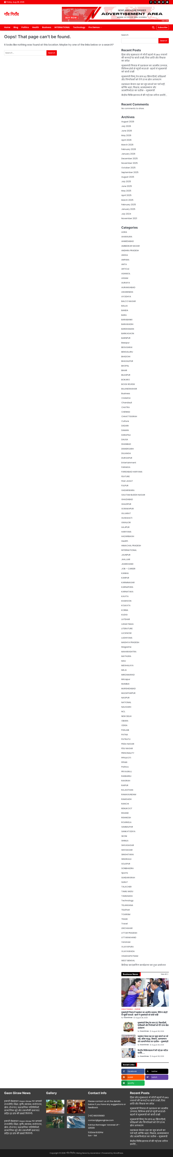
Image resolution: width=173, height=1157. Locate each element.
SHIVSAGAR (127, 849)
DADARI (125, 425)
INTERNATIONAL (62, 27)
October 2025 (128, 167)
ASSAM (124, 278)
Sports (124, 872)
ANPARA (125, 259)
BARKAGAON (127, 333)
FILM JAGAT (127, 481)
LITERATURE (127, 628)
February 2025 (128, 204)
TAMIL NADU (127, 891)
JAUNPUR (125, 554)
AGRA (124, 232)
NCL (123, 711)
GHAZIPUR (126, 504)
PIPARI (124, 762)
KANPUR (125, 577)
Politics (25, 27)
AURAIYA (125, 282)
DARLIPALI (126, 434)
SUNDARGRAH (128, 877)
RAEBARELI (126, 776)
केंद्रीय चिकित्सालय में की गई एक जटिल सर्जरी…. (144, 95)
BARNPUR (125, 338)
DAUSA (124, 439)
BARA (124, 315)
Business (46, 27)
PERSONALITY (127, 753)
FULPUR (124, 485)
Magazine (126, 646)
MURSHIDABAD (128, 688)
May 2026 (126, 135)
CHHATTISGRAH (129, 416)
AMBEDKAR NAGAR (130, 245)
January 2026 (128, 153)
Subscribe (162, 27)
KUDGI (124, 614)
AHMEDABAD (127, 241)
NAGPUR (125, 697)
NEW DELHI (126, 716)
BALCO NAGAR (128, 301)
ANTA (124, 264)
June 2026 (126, 130)
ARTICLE (125, 268)
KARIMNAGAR (128, 582)
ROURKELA (126, 822)
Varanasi (125, 942)
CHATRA (125, 407)
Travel (124, 923)
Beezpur (125, 342)
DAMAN (125, 430)
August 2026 (127, 121)
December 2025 (129, 158)
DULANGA (126, 453)
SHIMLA (124, 840)
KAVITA (125, 596)
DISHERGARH (127, 448)
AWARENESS (127, 292)
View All (164, 974)
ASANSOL (125, 273)
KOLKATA (125, 605)
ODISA (124, 725)
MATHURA (126, 656)
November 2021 (129, 218)
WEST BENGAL (128, 960)
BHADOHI (125, 356)
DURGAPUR (126, 457)
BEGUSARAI (126, 347)
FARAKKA (125, 467)
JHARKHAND (127, 564)
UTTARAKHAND (128, 937)
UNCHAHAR (127, 928)
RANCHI (125, 803)
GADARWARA (127, 490)
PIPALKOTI (126, 757)
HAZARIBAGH (127, 536)
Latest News (127, 624)
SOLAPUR (125, 863)
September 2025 (129, 172)
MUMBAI (125, 683)
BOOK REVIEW (128, 384)
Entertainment (128, 462)
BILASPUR (125, 374)
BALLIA (124, 305)
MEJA (124, 670)
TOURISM (125, 914)
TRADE (124, 919)
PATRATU (125, 739)
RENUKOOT (126, 808)
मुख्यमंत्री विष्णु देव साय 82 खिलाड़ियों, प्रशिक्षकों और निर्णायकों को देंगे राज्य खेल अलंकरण (143, 78)
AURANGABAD (128, 287)
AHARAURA (126, 236)
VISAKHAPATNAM (129, 956)
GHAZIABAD (127, 499)
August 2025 (127, 176)
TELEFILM (125, 909)
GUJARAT (126, 513)
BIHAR (124, 370)
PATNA (124, 734)
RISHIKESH (126, 817)
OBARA (124, 720)
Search (124, 34)
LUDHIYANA (126, 637)
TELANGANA (127, 905)
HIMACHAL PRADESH (131, 545)
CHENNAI (125, 411)
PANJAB (125, 730)
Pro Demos (94, 27)
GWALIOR (126, 522)
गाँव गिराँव (11, 14)
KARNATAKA (127, 591)
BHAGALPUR (127, 361)
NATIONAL (126, 702)
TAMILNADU (127, 896)
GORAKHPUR (127, 508)
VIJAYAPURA (127, 946)
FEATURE (125, 476)
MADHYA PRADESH (130, 642)
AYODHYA (126, 296)
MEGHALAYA (127, 665)
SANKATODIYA (128, 831)
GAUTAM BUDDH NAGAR (133, 494)
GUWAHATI (126, 517)
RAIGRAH (125, 780)
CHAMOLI (126, 398)
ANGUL (124, 255)
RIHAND (125, 813)
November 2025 (129, 163)
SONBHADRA (127, 868)
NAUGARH (126, 706)
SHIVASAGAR (127, 845)
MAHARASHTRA (128, 651)
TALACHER (126, 886)
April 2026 (126, 140)
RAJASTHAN (127, 789)
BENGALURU (127, 351)
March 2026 (127, 144)
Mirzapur (125, 679)
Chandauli (126, 402)
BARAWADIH (127, 324)
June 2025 (126, 186)
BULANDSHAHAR (129, 388)
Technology (79, 27)
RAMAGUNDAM (128, 794)
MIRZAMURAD (128, 674)
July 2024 (126, 213)
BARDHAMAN (127, 328)
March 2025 (127, 200)
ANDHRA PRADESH (130, 250)
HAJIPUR (125, 527)
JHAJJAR (125, 559)
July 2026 (126, 126)
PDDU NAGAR (127, 743)
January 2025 (128, 209)
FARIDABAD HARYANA (131, 471)
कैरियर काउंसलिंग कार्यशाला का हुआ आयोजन (143, 965)
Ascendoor (95, 1153)
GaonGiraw (128, 1018)
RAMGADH (126, 799)
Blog (16, 27)
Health (35, 27)
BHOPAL (125, 365)
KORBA (124, 610)
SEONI (124, 836)
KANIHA (125, 573)
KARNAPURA (127, 587)
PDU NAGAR (127, 748)
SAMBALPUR (127, 826)
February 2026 (128, 149)
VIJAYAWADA (128, 951)
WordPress (118, 1153)
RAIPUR (124, 785)
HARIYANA (126, 531)
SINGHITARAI (127, 854)
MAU (123, 660)
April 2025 (126, 195)
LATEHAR (125, 619)
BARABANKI (126, 319)
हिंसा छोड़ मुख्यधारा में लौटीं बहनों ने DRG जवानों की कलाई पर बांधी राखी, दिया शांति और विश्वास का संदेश (144, 57)
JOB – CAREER (128, 568)
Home (7, 27)
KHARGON (126, 600)
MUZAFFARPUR (128, 693)
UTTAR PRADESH (129, 932)
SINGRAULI (126, 859)
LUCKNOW (126, 633)
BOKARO (125, 379)
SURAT (124, 882)
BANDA (124, 310)
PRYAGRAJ (126, 771)
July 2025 (126, 181)
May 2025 (126, 190)
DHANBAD (126, 444)
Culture (125, 421)
